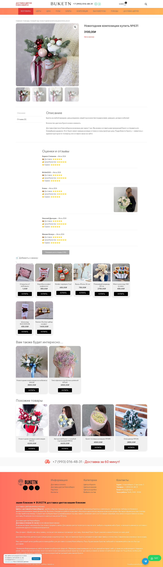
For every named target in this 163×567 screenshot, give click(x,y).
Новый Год (35, 21)
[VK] (31, 487)
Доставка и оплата (58, 484)
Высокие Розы (99, 11)
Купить (25, 294)
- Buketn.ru (50, 564)
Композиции (82, 11)
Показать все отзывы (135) (55, 252)
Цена (48, 11)
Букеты (68, 11)
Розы (58, 11)
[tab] (29, 113)
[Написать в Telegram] (145, 561)
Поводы (114, 11)
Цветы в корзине (90, 487)
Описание (21, 113)
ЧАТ (156, 558)
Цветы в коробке (90, 490)
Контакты (54, 492)
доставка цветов (131, 11)
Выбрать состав (90, 492)
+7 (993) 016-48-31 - (68, 462)
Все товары (26, 11)
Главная (19, 21)
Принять (36, 559)
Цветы (38, 11)
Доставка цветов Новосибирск (24, 4)
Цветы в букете (89, 484)
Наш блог (54, 490)
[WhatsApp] (37, 487)
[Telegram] (25, 487)
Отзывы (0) (21, 119)
